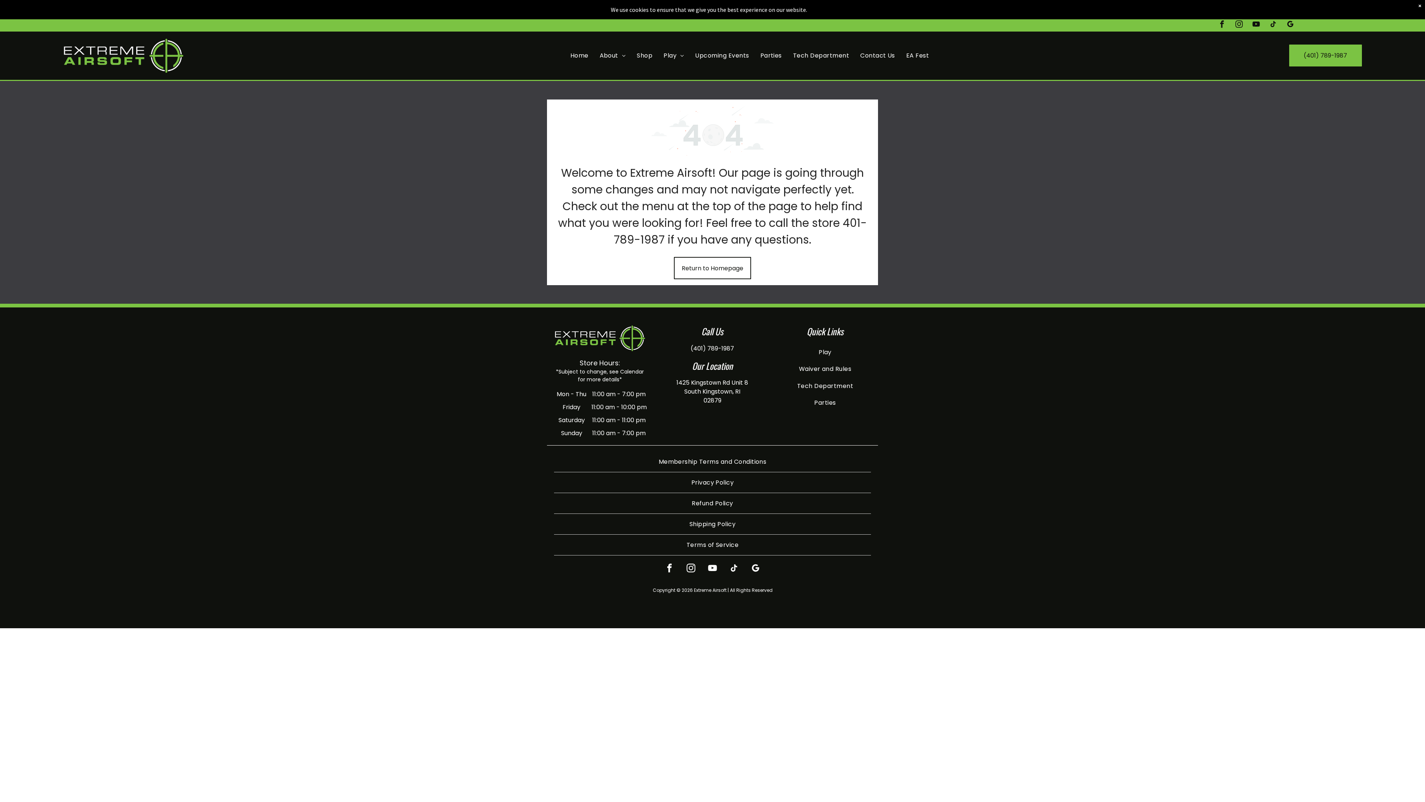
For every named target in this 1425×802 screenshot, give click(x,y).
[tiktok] (1273, 25)
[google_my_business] (1290, 25)
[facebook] (1222, 25)
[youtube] (1256, 25)
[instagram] (1239, 25)
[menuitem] (579, 55)
